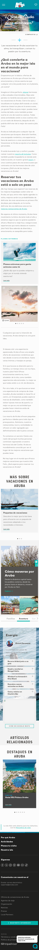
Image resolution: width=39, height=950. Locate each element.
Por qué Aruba (8, 837)
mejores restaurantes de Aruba (14, 209)
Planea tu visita (9, 845)
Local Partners (7, 914)
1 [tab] (16, 323)
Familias (11, 618)
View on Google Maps (19, 726)
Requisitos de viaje (23, 828)
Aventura (23, 618)
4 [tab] (21, 323)
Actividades (7, 841)
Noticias (4, 908)
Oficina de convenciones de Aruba (15, 897)
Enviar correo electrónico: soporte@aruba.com (11, 883)
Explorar (8, 591)
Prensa (4, 911)
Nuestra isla (7, 850)
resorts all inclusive (23, 154)
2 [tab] (18, 323)
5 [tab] (23, 323)
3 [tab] (19, 323)
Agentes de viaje (7, 900)
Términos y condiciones (10, 937)
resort (30, 160)
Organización (6, 904)
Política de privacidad (10, 940)
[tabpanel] (19, 304)
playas (25, 92)
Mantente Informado (20, 923)
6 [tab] (24, 812)
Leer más (6, 280)
